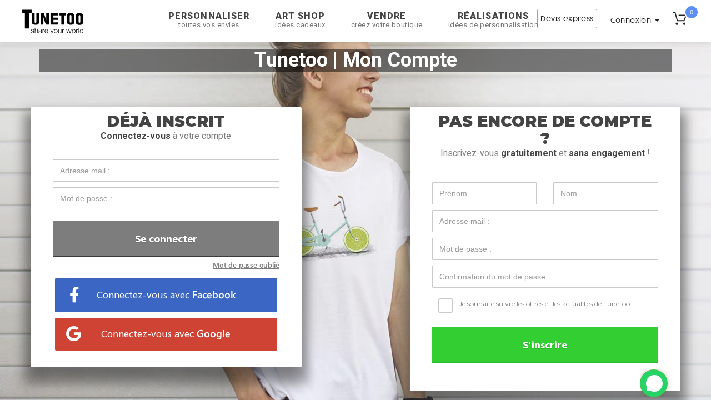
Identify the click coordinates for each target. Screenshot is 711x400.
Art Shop (300, 20)
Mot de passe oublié (246, 264)
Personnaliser (208, 20)
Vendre (387, 20)
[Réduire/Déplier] (654, 383)
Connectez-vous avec (166, 294)
